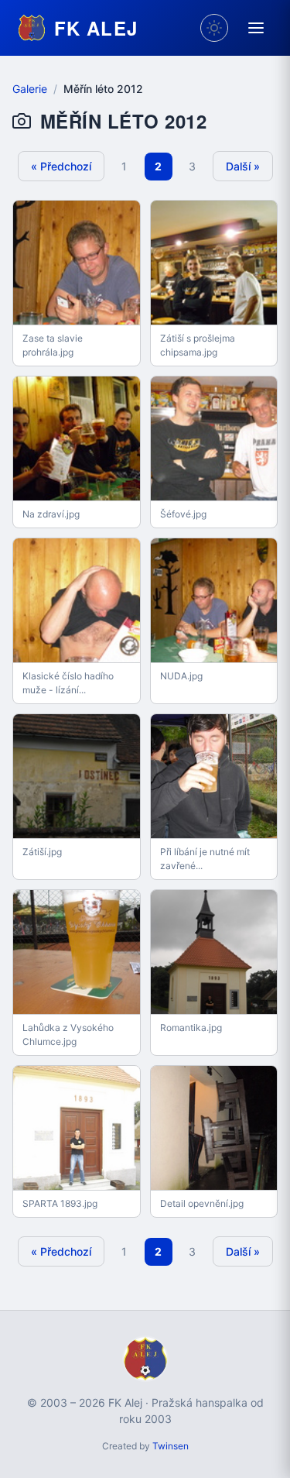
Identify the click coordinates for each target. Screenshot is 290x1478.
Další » (243, 166)
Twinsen (170, 1446)
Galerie (29, 88)
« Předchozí (61, 166)
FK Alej (96, 28)
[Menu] (256, 27)
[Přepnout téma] (214, 28)
